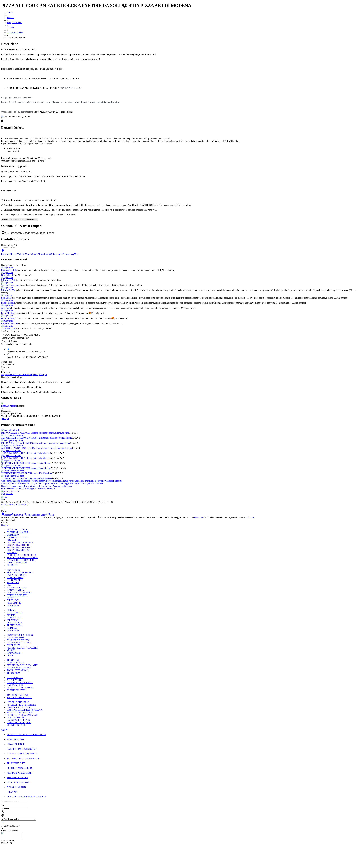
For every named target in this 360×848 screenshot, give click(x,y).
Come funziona (8, 481)
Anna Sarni (6, 308)
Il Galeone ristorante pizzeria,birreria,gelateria (49, 433)
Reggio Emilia (34, 488)
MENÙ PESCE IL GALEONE (15, 443)
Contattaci (5, 486)
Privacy (27, 486)
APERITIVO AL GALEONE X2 (16, 448)
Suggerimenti (69, 483)
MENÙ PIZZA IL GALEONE (15, 433)
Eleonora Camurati (9, 323)
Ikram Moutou (7, 313)
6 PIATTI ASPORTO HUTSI (14, 458)
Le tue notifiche (56, 483)
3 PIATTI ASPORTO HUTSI (14, 453)
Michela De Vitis (8, 280)
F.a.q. (50, 486)
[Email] (8, 419)
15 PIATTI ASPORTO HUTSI (15, 468)
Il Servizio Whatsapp (104, 481)
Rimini (52, 488)
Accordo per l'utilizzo (62, 486)
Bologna (5, 488)
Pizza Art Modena (9, 406)
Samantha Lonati (8, 328)
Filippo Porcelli (8, 303)
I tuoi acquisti (43, 483)
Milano (12, 488)
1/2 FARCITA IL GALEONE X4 (16, 438)
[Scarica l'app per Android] (10, 491)
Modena (18, 488)
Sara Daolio (6, 298)
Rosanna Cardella (9, 270)
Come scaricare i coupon (26, 483)
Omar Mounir (7, 275)
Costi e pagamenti (82, 481)
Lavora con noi (17, 486)
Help (92, 481)
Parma (25, 488)
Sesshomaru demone (10, 285)
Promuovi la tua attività (64, 481)
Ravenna (45, 488)
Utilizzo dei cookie (39, 486)
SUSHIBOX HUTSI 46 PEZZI (15, 473)
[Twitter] (5, 419)
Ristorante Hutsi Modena (39, 453)
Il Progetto (117, 481)
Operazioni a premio (84, 483)
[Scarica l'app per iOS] (7, 493)
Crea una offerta (8, 483)
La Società (98, 483)
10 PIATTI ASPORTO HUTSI (15, 463)
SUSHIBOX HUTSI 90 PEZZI (15, 478)
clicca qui (198, 517)
